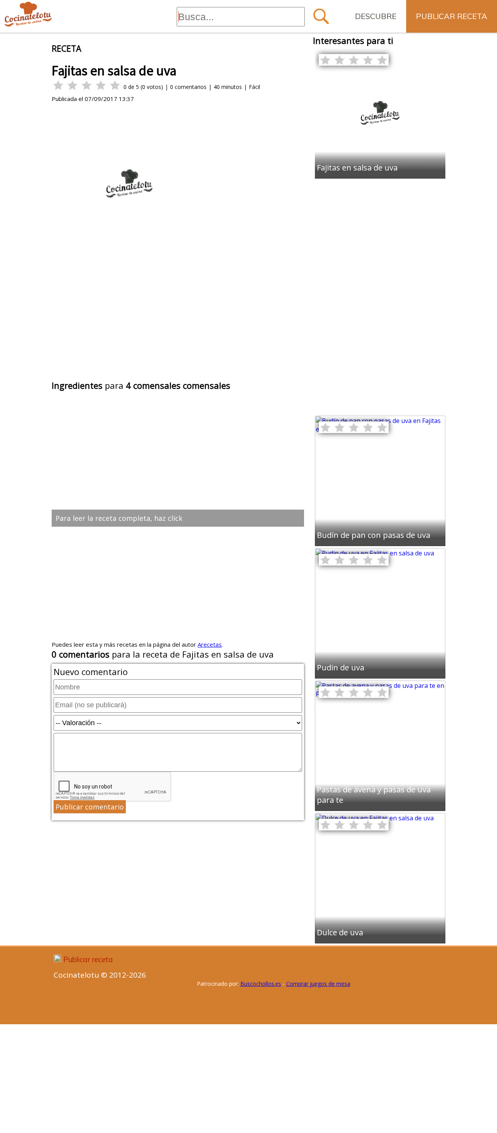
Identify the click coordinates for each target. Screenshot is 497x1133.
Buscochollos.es (260, 983)
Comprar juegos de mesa (318, 983)
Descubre (375, 16)
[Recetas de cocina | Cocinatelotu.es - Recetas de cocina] (28, 14)
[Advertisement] (178, 320)
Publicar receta (451, 16)
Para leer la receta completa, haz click (119, 518)
